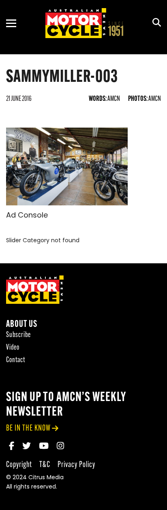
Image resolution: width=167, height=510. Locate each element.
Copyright (19, 465)
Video (12, 348)
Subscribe (18, 335)
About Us (21, 324)
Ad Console (27, 216)
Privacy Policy (76, 465)
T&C (44, 465)
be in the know (28, 428)
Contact (15, 360)
